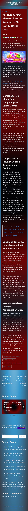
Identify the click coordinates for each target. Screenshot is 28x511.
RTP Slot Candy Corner (9, 359)
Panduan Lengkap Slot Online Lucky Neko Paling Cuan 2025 (13, 405)
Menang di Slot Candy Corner (11, 356)
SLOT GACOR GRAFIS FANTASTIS (12, 363)
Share (20, 37)
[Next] (23, 407)
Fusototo (13, 482)
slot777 (4, 350)
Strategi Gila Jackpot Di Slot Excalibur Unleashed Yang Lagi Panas (13, 476)
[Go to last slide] (4, 407)
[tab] (10, 415)
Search (4, 434)
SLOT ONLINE (5, 11)
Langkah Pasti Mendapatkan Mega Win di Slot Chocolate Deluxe (21, 379)
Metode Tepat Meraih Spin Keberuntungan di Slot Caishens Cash (7, 379)
